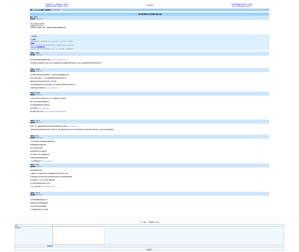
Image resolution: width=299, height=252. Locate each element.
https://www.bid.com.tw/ (72, 126)
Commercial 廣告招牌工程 (38, 47)
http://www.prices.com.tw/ (43, 108)
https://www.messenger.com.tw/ (59, 59)
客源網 (32, 43)
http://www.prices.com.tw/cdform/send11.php (54, 111)
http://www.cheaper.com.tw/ (48, 186)
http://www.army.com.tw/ (47, 161)
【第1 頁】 (157, 222)
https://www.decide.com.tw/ (51, 88)
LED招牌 (33, 39)
